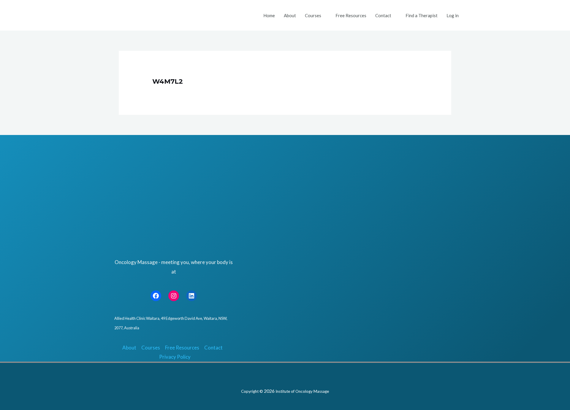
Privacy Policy (175, 357)
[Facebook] (156, 295)
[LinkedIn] (191, 295)
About (290, 15)
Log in (452, 15)
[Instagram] (173, 295)
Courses (313, 15)
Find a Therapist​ (422, 15)
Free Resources (350, 15)
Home (269, 15)
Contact (383, 15)
